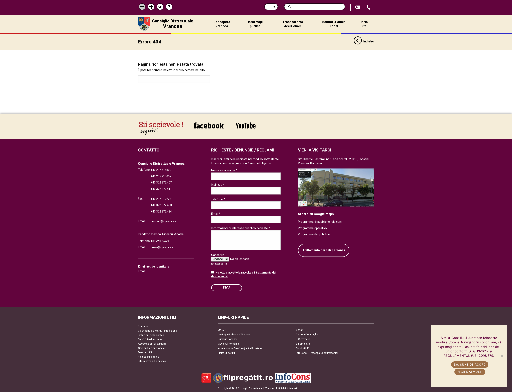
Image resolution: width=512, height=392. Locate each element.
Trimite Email (358, 7)
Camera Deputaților (307, 334)
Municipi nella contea (150, 339)
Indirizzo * (218, 184)
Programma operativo (312, 228)
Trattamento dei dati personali (323, 250)
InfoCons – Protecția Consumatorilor (317, 352)
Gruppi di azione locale (151, 348)
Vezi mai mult (469, 371)
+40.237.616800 (161, 170)
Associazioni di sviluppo (152, 343)
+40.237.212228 (161, 199)
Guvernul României (228, 343)
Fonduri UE (302, 348)
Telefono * (218, 199)
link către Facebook (209, 128)
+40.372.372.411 (161, 189)
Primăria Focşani (227, 339)
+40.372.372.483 (161, 205)
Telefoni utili (145, 352)
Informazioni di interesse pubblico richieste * (240, 228)
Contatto (143, 326)
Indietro (368, 41)
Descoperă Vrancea (221, 24)
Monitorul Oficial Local (333, 24)
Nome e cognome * (224, 170)
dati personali (219, 276)
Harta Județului (226, 352)
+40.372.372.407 (161, 182)
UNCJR (222, 329)
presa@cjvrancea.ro (163, 247)
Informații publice (255, 24)
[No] (502, 356)
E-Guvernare (303, 339)
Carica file (217, 255)
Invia (226, 287)
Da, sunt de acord (469, 364)
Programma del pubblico (314, 234)
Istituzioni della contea (151, 335)
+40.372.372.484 (161, 211)
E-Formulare (303, 343)
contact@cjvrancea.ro (165, 221)
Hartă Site (363, 24)
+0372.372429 (160, 241)
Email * (215, 214)
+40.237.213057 (161, 176)
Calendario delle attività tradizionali (158, 330)
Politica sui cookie (148, 356)
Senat (299, 329)
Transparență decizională (293, 24)
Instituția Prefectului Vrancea (234, 334)
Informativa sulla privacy (152, 361)
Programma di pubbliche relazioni (320, 222)
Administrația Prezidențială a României (240, 348)
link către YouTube (246, 128)
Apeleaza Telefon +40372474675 (369, 7)
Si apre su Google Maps (316, 214)
